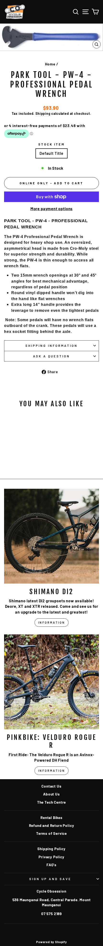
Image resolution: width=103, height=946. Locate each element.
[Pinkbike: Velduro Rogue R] (51, 681)
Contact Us (51, 786)
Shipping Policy (51, 849)
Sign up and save (50, 879)
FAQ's (51, 865)
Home (50, 64)
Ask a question (51, 356)
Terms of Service (51, 833)
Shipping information (51, 346)
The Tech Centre (51, 802)
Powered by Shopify (51, 942)
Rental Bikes (51, 817)
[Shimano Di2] (51, 536)
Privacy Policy (51, 857)
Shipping (43, 113)
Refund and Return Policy (51, 825)
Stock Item (51, 144)
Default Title (51, 153)
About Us (51, 794)
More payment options (51, 208)
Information (51, 622)
